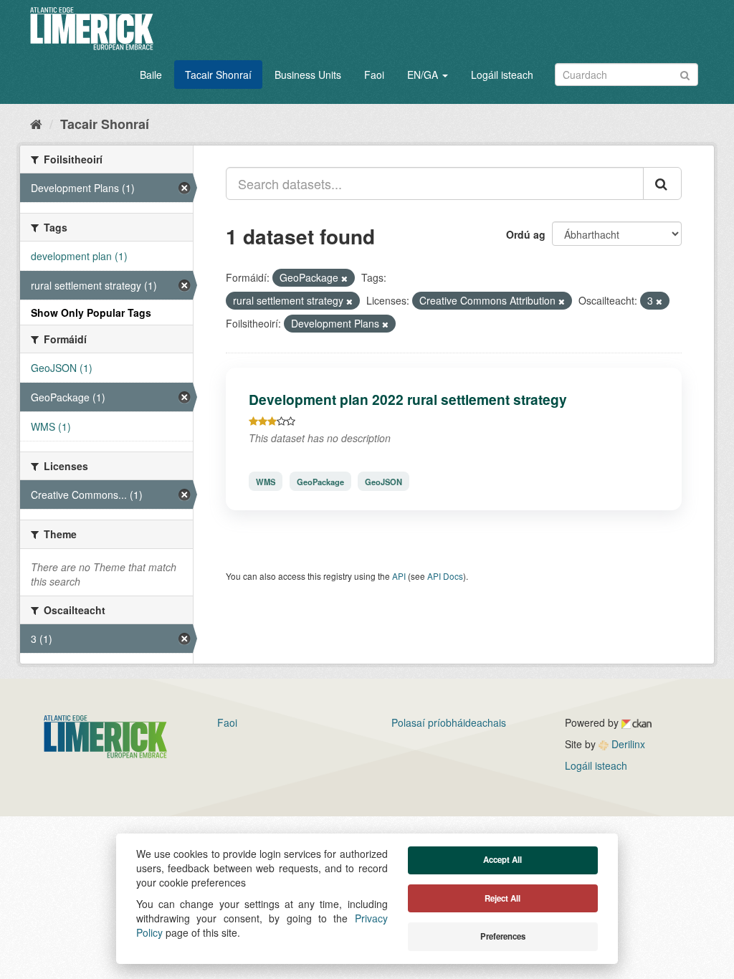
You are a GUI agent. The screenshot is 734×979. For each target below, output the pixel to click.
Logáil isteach (502, 74)
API (399, 576)
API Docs (445, 576)
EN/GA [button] (424, 74)
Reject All (502, 898)
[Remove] (344, 278)
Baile (151, 74)
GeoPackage (320, 481)
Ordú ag (525, 234)
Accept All (502, 860)
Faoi (374, 74)
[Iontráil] (685, 73)
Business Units (308, 74)
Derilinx (627, 744)
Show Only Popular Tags (91, 312)
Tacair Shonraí (218, 74)
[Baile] (36, 123)
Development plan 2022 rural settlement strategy (408, 399)
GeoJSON (383, 481)
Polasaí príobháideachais (448, 722)
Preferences (502, 936)
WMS (265, 481)
